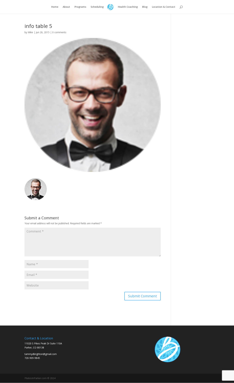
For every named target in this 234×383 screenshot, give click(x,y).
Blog (144, 7)
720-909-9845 (32, 358)
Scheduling (97, 7)
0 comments (59, 32)
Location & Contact (163, 7)
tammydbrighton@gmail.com (40, 354)
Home (54, 7)
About (66, 7)
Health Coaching (128, 7)
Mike (30, 32)
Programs (80, 7)
